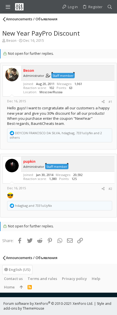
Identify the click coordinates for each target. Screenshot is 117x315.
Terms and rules (42, 278)
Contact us (13, 278)
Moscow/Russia (50, 92)
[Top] (21, 287)
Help (96, 278)
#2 (110, 188)
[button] (8, 7)
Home (9, 287)
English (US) (19, 269)
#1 (110, 101)
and (33, 205)
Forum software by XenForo (48, 303)
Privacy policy (74, 278)
